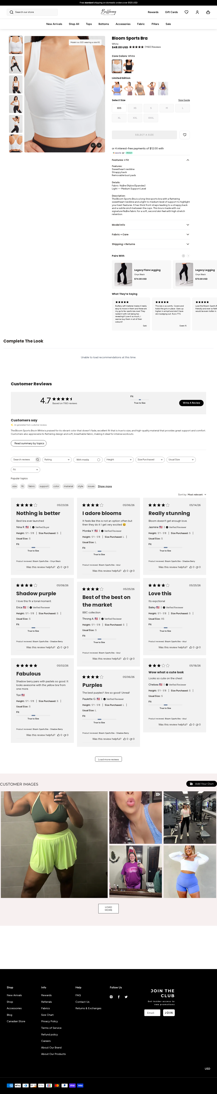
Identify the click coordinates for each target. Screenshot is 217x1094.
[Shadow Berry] (163, 88)
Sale (168, 24)
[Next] (99, 145)
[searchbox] (22, 459)
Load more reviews (108, 759)
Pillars (155, 24)
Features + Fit (120, 160)
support (44, 486)
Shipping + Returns (123, 244)
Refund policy (49, 1034)
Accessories (123, 24)
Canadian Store (16, 1021)
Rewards (153, 12)
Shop (10, 1001)
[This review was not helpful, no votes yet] (65, 567)
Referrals (46, 1001)
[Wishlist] (186, 12)
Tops (89, 24)
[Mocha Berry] (151, 88)
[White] (117, 66)
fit (22, 486)
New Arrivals (54, 24)
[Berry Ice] (128, 88)
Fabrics (45, 1008)
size (14, 486)
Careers (46, 1041)
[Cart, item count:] (208, 12)
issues (91, 486)
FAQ (78, 995)
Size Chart (47, 1014)
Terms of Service (51, 1027)
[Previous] (93, 145)
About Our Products (53, 1054)
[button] (32, 12)
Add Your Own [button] (204, 783)
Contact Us (82, 1001)
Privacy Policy (49, 1021)
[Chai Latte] (140, 88)
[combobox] (57, 460)
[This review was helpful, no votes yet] (58, 567)
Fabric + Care (120, 234)
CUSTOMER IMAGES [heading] (19, 784)
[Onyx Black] (128, 66)
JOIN (169, 1012)
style (80, 486)
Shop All (74, 24)
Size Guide (184, 100)
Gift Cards (171, 12)
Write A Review (191, 402)
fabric (31, 486)
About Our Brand (51, 1047)
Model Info (118, 225)
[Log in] (197, 12)
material (68, 486)
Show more (105, 486)
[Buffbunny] (108, 12)
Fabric (141, 24)
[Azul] (117, 88)
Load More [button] (108, 908)
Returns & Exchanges (88, 1008)
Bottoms (103, 24)
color (56, 486)
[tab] (16, 45)
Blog (9, 1014)
